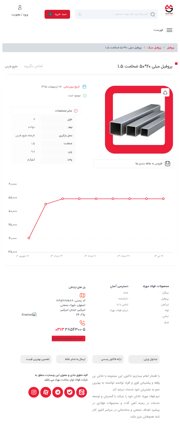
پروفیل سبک (154, 47)
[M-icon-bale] (69, 392)
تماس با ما (122, 304)
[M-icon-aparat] (45, 392)
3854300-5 (70, 329)
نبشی (165, 316)
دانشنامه (123, 298)
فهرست (159, 30)
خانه (125, 293)
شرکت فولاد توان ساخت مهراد (71, 380)
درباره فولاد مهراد (119, 310)
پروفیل (170, 47)
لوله (167, 310)
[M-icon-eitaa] (81, 392)
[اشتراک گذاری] (165, 92)
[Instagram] (33, 392)
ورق (166, 322)
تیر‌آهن (165, 304)
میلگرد (165, 293)
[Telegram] (57, 392)
